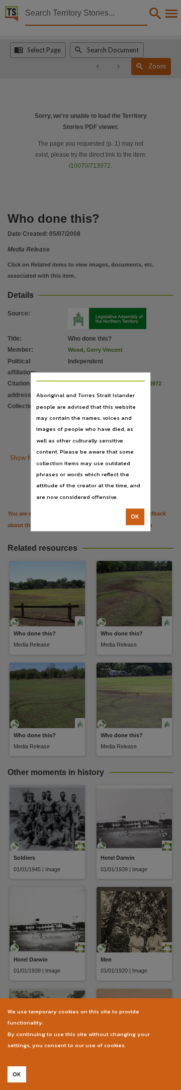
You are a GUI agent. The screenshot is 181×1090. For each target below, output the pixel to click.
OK (135, 516)
